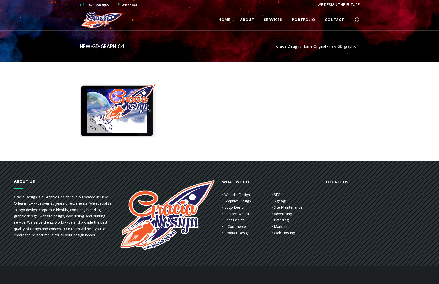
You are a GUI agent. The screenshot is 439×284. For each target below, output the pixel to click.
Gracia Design (287, 46)
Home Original (314, 46)
